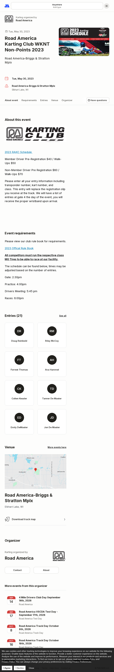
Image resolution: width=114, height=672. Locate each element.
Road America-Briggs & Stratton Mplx (27, 60)
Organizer (67, 100)
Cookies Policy (88, 659)
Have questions (99, 100)
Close (31, 668)
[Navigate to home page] (7, 6)
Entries (44, 100)
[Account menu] (106, 6)
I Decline (20, 668)
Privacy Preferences (81, 661)
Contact (17, 570)
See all (62, 315)
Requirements (29, 100)
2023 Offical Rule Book (19, 248)
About (46, 570)
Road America (24, 20)
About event (11, 100)
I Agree (7, 668)
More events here (57, 447)
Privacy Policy (8, 661)
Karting (19, 17)
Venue (54, 100)
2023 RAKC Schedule (19, 152)
